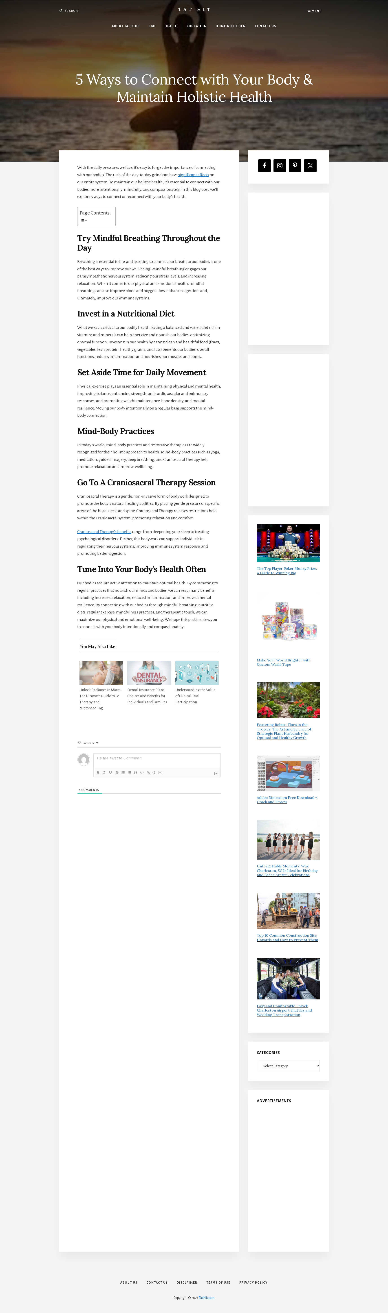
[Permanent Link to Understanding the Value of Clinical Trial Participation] (197, 664)
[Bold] (98, 772)
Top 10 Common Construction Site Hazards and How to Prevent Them (287, 937)
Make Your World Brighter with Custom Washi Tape (284, 662)
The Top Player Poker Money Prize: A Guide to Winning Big (287, 570)
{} (154, 772)
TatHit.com (206, 1298)
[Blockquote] (135, 772)
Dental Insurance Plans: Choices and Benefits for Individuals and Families (147, 696)
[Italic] (104, 772)
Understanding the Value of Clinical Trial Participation (195, 696)
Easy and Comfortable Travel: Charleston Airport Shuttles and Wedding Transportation (284, 1010)
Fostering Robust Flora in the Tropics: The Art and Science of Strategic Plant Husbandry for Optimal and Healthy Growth (284, 731)
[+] (160, 772)
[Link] (148, 772)
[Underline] (110, 772)
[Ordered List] (123, 772)
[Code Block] (142, 772)
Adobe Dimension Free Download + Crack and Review (287, 799)
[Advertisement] (288, 269)
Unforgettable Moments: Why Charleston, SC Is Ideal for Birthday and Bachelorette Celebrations (287, 870)
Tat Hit (195, 9)
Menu (316, 11)
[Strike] (117, 772)
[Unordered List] (129, 772)
